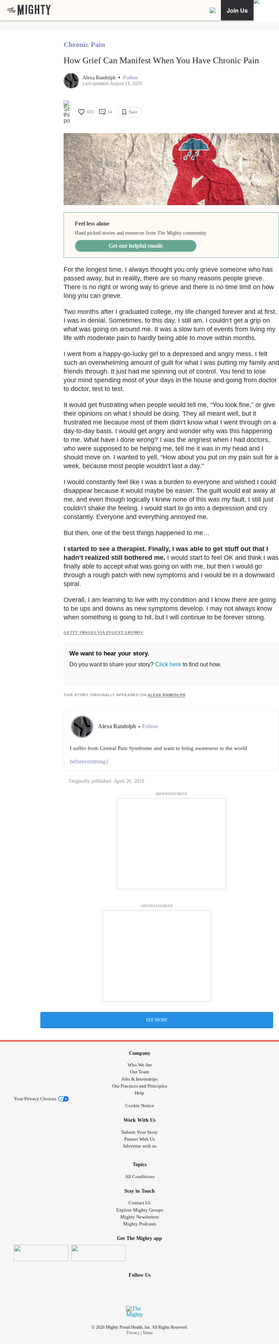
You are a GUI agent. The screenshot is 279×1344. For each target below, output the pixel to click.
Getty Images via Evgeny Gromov (103, 632)
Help (139, 1093)
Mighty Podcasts (139, 1224)
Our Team (139, 1071)
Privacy (133, 1332)
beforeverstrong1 (89, 761)
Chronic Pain (84, 44)
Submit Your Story (139, 1132)
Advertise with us (139, 1146)
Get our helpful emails (136, 246)
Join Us (237, 10)
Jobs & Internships (139, 1079)
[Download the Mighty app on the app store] (41, 1253)
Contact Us (139, 1202)
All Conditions (139, 1176)
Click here (168, 664)
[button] (130, 78)
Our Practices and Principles (139, 1086)
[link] (29, 10)
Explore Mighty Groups (139, 1210)
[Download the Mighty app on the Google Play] (98, 1253)
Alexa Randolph (99, 77)
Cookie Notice (139, 1105)
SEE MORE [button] (156, 1019)
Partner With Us (139, 1139)
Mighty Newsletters (139, 1217)
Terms (147, 1332)
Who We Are (140, 1065)
